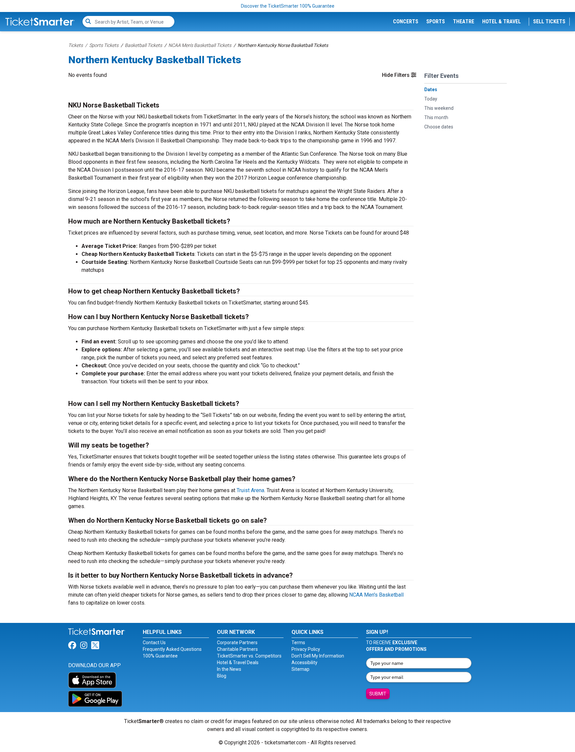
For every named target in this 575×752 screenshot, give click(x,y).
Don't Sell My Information (317, 655)
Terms (298, 642)
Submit (377, 693)
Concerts (405, 21)
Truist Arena (250, 490)
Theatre (463, 21)
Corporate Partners (237, 642)
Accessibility (304, 662)
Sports (435, 21)
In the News (229, 669)
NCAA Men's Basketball (376, 595)
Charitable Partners (237, 649)
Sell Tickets (549, 21)
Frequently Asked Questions (172, 649)
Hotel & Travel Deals (238, 662)
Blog (221, 675)
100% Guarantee (160, 655)
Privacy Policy (305, 649)
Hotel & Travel (501, 21)
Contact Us (154, 642)
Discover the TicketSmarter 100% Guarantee (287, 6)
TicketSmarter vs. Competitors (249, 655)
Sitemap (300, 669)
